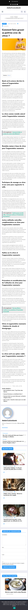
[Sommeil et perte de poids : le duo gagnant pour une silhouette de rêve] (14, 510)
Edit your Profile (20, 423)
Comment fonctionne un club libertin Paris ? (13, 394)
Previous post (5, 433)
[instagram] (15, 4)
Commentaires (4, 534)
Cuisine (14, 579)
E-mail (3, 554)
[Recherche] (21, 12)
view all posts (5, 427)
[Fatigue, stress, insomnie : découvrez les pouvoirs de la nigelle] (14, 484)
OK (14, 608)
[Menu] (2, 11)
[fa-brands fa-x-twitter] (12, 4)
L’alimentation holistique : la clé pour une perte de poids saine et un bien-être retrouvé (13, 468)
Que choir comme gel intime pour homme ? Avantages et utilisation (13, 436)
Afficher (9, 75)
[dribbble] (14, 4)
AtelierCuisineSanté (14, 8)
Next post (4, 439)
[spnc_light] (25, 11)
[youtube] (17, 4)
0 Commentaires (5, 26)
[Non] (26, 605)
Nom (3, 547)
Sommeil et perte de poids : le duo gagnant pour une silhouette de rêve (13, 520)
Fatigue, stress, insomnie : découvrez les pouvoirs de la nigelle (13, 494)
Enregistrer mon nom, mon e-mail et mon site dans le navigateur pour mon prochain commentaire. (13, 564)
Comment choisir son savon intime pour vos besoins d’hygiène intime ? (13, 442)
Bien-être (4, 23)
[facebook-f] (10, 4)
